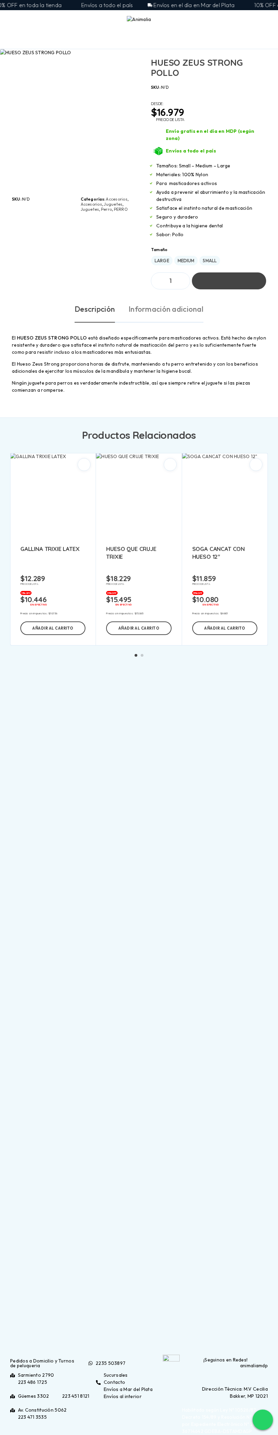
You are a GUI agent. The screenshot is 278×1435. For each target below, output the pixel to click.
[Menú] (14, 20)
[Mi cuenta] (257, 20)
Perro (106, 209)
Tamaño (159, 249)
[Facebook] (223, 1375)
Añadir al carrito (229, 280)
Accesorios (116, 199)
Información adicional (165, 309)
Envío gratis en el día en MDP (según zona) (210, 134)
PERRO (121, 209)
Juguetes (113, 204)
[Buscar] (246, 21)
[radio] (162, 260)
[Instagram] (227, 1375)
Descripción (95, 309)
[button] (52, 628)
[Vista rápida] (84, 464)
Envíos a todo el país (191, 151)
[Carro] (268, 20)
